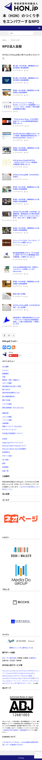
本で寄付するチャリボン (23, 683)
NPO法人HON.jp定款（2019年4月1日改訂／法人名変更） (26, 306)
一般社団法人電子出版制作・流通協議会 (14, 730)
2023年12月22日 (19, 126)
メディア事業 (7, 417)
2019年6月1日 (18, 296)
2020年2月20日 (18, 274)
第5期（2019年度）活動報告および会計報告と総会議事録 (26, 229)
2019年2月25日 (8, 326)
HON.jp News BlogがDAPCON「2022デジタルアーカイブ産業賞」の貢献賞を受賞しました (25, 162)
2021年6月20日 (18, 204)
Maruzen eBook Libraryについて (14, 446)
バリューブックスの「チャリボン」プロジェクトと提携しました (26, 241)
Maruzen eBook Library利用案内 (14, 449)
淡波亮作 (32, 658)
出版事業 (5, 423)
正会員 (4, 439)
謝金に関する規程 (19, 294)
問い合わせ (6, 389)
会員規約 (5, 467)
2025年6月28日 (18, 82)
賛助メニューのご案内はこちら (21, 648)
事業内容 (5, 413)
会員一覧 (5, 471)
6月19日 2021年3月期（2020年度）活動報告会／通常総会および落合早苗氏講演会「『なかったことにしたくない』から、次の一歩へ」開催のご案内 (26, 215)
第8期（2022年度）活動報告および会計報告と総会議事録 (26, 149)
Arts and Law (7, 671)
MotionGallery (7, 676)
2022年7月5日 (18, 167)
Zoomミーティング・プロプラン (18, 681)
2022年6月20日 (18, 191)
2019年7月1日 (18, 286)
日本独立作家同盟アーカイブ (12, 433)
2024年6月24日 (18, 95)
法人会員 (5, 459)
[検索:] (21, 33)
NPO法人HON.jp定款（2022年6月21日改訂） (26, 176)
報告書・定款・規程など (10, 380)
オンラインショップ (9, 429)
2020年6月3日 (18, 245)
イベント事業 (7, 420)
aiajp (27, 70)
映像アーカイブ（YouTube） (12, 426)
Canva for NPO (12, 673)
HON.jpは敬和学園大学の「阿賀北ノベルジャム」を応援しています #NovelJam (26, 269)
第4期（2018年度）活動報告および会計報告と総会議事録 (26, 282)
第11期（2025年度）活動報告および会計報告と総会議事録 (26, 67)
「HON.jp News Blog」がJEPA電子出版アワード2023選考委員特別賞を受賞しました (25, 121)
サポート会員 (7, 456)
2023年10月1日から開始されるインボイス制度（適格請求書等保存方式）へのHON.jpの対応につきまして (26, 135)
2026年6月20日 (18, 70)
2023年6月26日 (18, 152)
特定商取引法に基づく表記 (11, 386)
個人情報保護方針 (8, 396)
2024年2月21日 (8, 111)
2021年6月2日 (8, 220)
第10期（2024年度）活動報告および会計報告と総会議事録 (26, 79)
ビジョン (5, 370)
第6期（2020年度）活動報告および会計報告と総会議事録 (26, 200)
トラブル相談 (7, 404)
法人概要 (5, 366)
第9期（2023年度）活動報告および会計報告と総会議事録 (26, 91)
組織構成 (5, 373)
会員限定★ (6, 452)
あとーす (5, 658)
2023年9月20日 (18, 140)
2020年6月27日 (18, 233)
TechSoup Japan (16, 678)
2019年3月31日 (18, 310)
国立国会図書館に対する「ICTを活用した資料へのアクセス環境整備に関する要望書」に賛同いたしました (26, 255)
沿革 (3, 377)
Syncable (5, 678)
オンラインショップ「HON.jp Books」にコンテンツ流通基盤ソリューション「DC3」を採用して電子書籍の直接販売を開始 (26, 106)
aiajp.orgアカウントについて (12, 442)
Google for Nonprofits (26, 673)
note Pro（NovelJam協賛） (23, 676)
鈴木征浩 (13, 658)
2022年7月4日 (18, 179)
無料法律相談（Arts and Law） (13, 407)
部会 (3, 463)
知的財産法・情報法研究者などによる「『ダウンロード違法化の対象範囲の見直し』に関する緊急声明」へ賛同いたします (26, 320)
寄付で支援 (6, 400)
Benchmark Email (19, 671)
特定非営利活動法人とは (10, 392)
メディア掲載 (7, 383)
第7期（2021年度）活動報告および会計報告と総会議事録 (26, 188)
